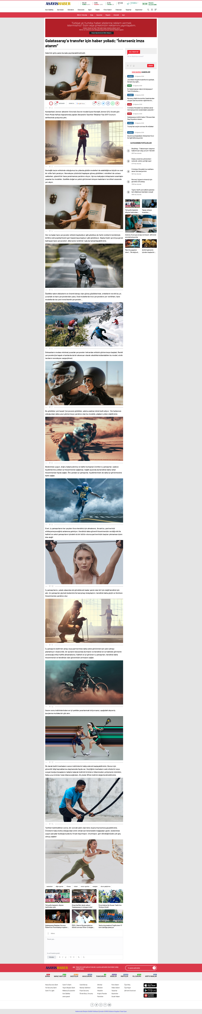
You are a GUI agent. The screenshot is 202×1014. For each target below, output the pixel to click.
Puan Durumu (101, 975)
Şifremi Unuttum (130, 990)
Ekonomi (81, 10)
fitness (69, 886)
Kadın (98, 10)
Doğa (91, 15)
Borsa (47, 975)
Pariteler (124, 975)
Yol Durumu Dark (51, 988)
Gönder (51, 957)
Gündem (71, 10)
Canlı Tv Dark (66, 985)
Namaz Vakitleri (60, 975)
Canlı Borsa (83, 985)
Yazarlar (128, 10)
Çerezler (101, 1011)
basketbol (49, 886)
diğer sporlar (59, 886)
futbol (76, 886)
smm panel (66, 996)
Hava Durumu (87, 975)
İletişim (85, 1011)
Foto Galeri (108, 10)
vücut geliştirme (105, 886)
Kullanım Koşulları (114, 1011)
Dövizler (100, 988)
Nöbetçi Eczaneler (68, 990)
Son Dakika (49, 10)
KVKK (106, 1011)
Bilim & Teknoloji (82, 15)
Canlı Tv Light (49, 990)
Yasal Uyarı (123, 1011)
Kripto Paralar (151, 975)
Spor (90, 10)
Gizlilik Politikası (93, 1011)
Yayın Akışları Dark (68, 988)
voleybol (95, 886)
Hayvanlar (99, 15)
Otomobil (116, 15)
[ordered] (70, 957)
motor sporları (85, 886)
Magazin (108, 15)
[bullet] (73, 957)
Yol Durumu (136, 975)
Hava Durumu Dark (51, 985)
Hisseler (113, 975)
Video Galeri (116, 988)
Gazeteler (138, 10)
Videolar (119, 10)
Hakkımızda (78, 1011)
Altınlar (99, 985)
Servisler (60, 10)
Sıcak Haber (116, 996)
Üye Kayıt (127, 988)
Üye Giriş (127, 985)
